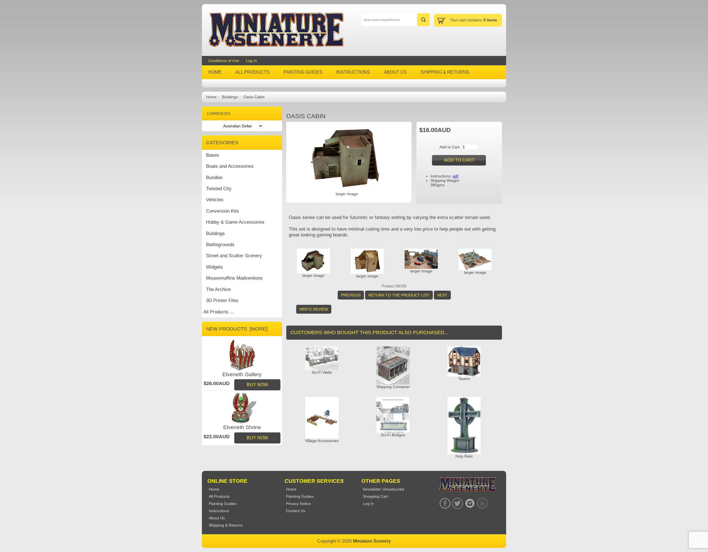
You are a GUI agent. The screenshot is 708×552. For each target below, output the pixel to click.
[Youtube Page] (482, 503)
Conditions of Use (223, 60)
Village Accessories (322, 440)
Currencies (218, 114)
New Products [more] (236, 329)
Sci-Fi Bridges (393, 435)
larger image (313, 275)
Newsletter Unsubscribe (383, 489)
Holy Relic (464, 456)
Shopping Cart (375, 496)
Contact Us (295, 511)
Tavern (464, 378)
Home (211, 97)
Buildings (230, 97)
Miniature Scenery (372, 541)
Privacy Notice (298, 503)
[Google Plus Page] (457, 503)
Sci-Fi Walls (322, 372)
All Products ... (218, 311)
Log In (251, 60)
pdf (455, 176)
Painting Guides (300, 496)
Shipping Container (393, 387)
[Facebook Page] (445, 503)
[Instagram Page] (470, 503)
